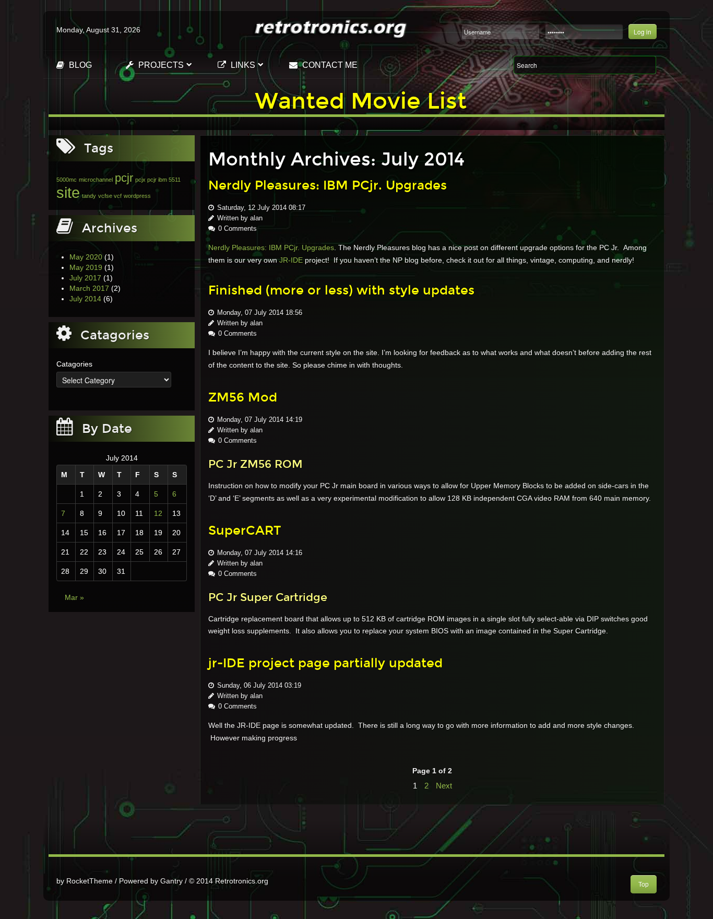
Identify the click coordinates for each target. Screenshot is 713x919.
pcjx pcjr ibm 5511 (158, 179)
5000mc (66, 179)
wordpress (137, 196)
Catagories (74, 364)
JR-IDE (291, 260)
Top (643, 884)
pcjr (124, 177)
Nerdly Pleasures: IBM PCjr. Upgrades (271, 247)
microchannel (96, 179)
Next (444, 785)
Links (242, 65)
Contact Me (329, 65)
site (68, 192)
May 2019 (85, 267)
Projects (160, 65)
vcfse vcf (110, 196)
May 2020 (85, 257)
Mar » (74, 597)
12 (158, 513)
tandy (89, 196)
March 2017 (89, 288)
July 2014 (85, 298)
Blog (79, 65)
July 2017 (85, 278)
